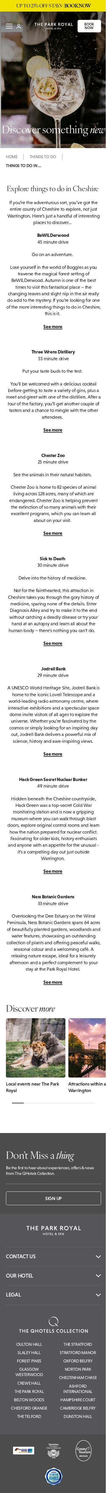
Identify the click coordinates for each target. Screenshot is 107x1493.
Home (12, 156)
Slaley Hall (29, 1352)
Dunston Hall (78, 1416)
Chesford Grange (29, 1408)
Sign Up (53, 1198)
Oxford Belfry (78, 1361)
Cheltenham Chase (78, 1377)
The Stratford (78, 1344)
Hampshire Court (77, 1399)
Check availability (67, 1481)
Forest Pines (29, 1361)
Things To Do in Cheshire (24, 165)
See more (52, 326)
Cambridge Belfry (78, 1408)
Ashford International (77, 1389)
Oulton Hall (29, 1344)
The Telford (29, 1416)
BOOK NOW (86, 26)
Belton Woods (29, 1399)
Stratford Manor (78, 1352)
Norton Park (78, 1369)
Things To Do (43, 156)
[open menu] (9, 26)
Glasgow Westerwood (29, 1372)
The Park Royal (29, 1391)
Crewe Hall (29, 1383)
